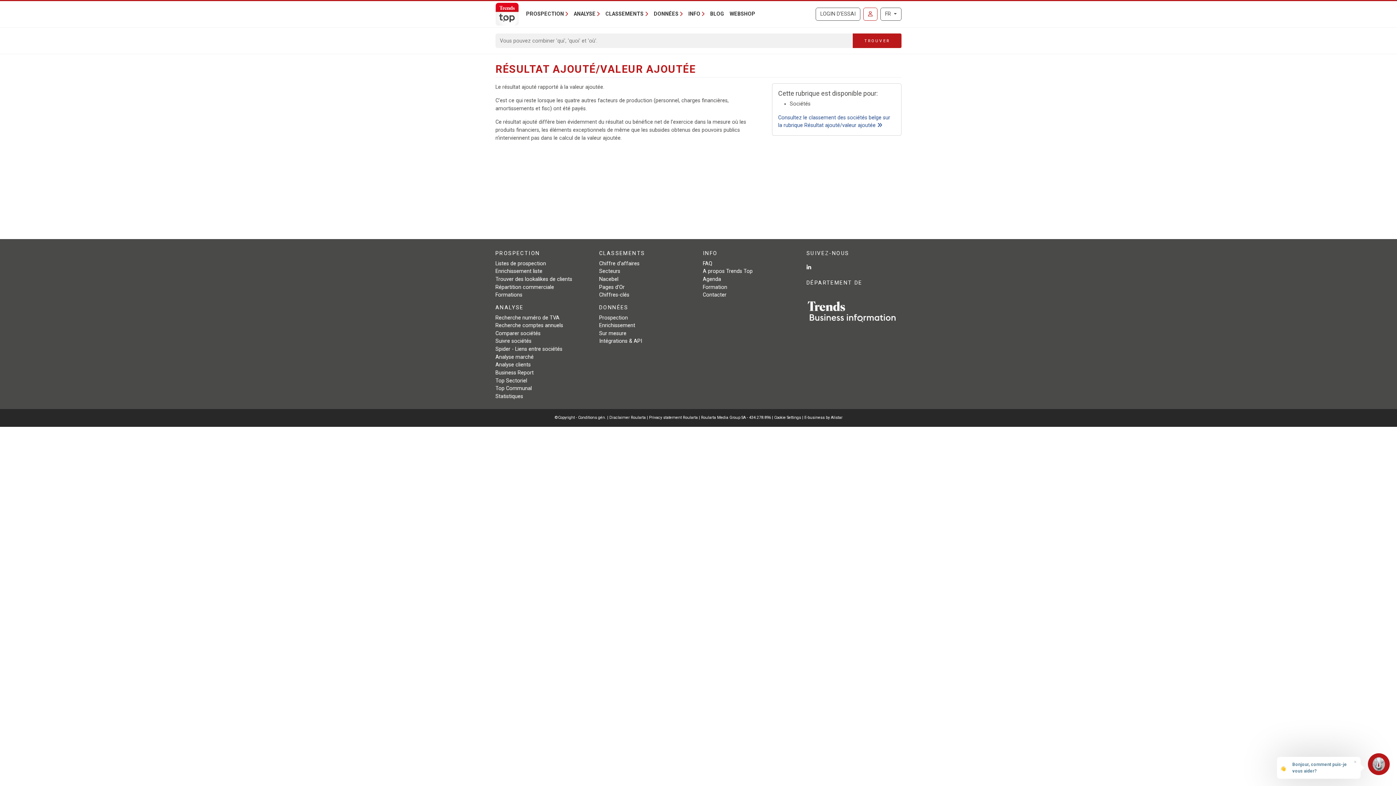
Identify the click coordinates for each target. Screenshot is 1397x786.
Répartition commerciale (524, 287)
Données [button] (666, 14)
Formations (508, 295)
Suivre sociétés (513, 341)
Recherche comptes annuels (529, 325)
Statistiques (509, 396)
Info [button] (694, 14)
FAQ (707, 264)
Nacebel (608, 279)
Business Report (514, 373)
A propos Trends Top (728, 271)
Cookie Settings (788, 417)
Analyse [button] (585, 14)
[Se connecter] (870, 14)
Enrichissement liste (518, 271)
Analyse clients (513, 365)
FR (888, 14)
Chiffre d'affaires (619, 264)
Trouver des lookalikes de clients (533, 279)
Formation (715, 287)
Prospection (613, 318)
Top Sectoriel (511, 381)
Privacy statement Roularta (673, 417)
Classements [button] (624, 14)
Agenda (712, 279)
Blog (717, 14)
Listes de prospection (520, 264)
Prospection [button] (545, 14)
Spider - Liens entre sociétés (528, 349)
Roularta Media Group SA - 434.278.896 (736, 417)
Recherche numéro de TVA (527, 318)
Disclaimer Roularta (627, 417)
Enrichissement (617, 325)
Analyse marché (514, 357)
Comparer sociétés (518, 333)
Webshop (742, 14)
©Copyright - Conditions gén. (580, 417)
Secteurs (609, 271)
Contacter (715, 295)
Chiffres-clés (614, 295)
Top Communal (513, 388)
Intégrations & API (620, 341)
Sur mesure (612, 333)
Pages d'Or (612, 287)
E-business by (823, 417)
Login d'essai (838, 14)
